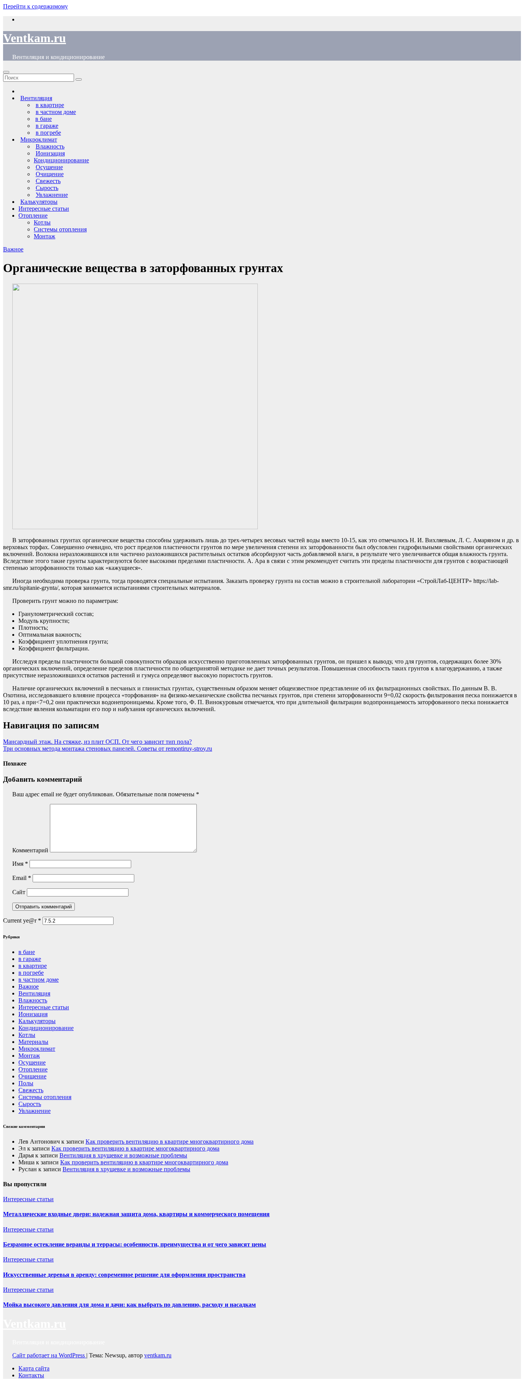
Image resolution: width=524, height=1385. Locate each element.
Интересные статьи (43, 208)
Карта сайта (33, 1368)
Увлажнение (34, 1111)
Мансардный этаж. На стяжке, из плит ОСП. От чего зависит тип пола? (97, 741)
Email (21, 878)
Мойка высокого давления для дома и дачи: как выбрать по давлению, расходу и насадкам (129, 1304)
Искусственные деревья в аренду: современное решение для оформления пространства (124, 1274)
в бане (26, 952)
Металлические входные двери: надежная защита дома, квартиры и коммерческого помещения (136, 1214)
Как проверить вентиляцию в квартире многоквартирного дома (170, 1141)
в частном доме (38, 979)
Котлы (42, 222)
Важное (13, 249)
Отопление (33, 215)
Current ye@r (22, 920)
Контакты (31, 1375)
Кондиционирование (61, 160)
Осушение (32, 1062)
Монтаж (44, 236)
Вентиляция (34, 993)
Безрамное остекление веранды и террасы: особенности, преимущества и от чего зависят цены (134, 1244)
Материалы (33, 1041)
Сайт (18, 892)
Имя (20, 863)
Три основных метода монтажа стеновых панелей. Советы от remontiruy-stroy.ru (107, 748)
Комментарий (30, 850)
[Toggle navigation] (6, 72)
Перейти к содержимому (35, 6)
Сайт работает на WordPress (49, 1355)
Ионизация (33, 1014)
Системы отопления (60, 229)
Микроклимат (36, 1048)
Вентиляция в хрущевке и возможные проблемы (123, 1155)
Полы (25, 1083)
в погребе (31, 972)
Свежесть (30, 1090)
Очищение (32, 1076)
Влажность (32, 1000)
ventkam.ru (157, 1355)
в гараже (29, 959)
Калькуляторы (37, 1021)
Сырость (29, 1104)
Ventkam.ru (34, 38)
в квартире (32, 965)
